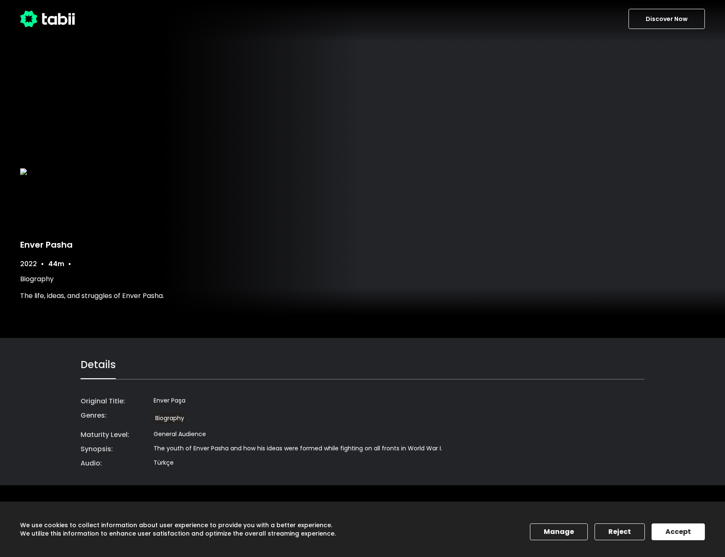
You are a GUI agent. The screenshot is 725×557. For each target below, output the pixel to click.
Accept (678, 531)
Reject (619, 531)
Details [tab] (98, 364)
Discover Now (667, 19)
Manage (559, 531)
